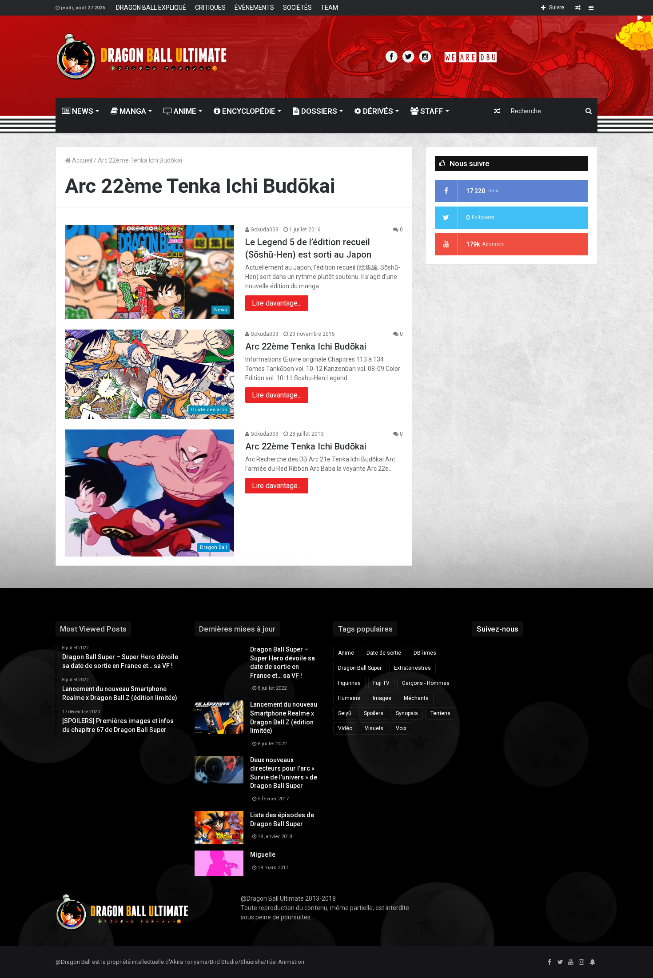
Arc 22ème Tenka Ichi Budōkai (305, 346)
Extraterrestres (412, 668)
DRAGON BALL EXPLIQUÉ (151, 7)
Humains (349, 698)
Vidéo (345, 728)
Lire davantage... (277, 303)
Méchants (416, 698)
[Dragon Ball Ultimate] (141, 56)
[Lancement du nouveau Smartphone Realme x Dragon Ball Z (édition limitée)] (219, 717)
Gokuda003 (264, 230)
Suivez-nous (497, 628)
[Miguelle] (219, 863)
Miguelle (262, 854)
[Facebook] (549, 962)
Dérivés (377, 111)
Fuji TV (381, 683)
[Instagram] (581, 962)
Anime (184, 111)
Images (382, 698)
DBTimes (425, 653)
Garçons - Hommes (426, 683)
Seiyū (344, 713)
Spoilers (373, 713)
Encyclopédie (247, 111)
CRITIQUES (210, 7)
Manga (132, 111)
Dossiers (318, 111)
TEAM (329, 7)
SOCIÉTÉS (297, 7)
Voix (401, 728)
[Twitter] (560, 962)
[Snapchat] (592, 962)
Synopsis (407, 713)
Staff (430, 111)
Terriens (440, 713)
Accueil (81, 160)
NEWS (81, 111)
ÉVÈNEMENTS (254, 7)
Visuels (374, 728)
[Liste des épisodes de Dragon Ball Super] (219, 827)
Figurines (349, 683)
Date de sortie (383, 653)
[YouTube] (570, 962)
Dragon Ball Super (360, 668)
